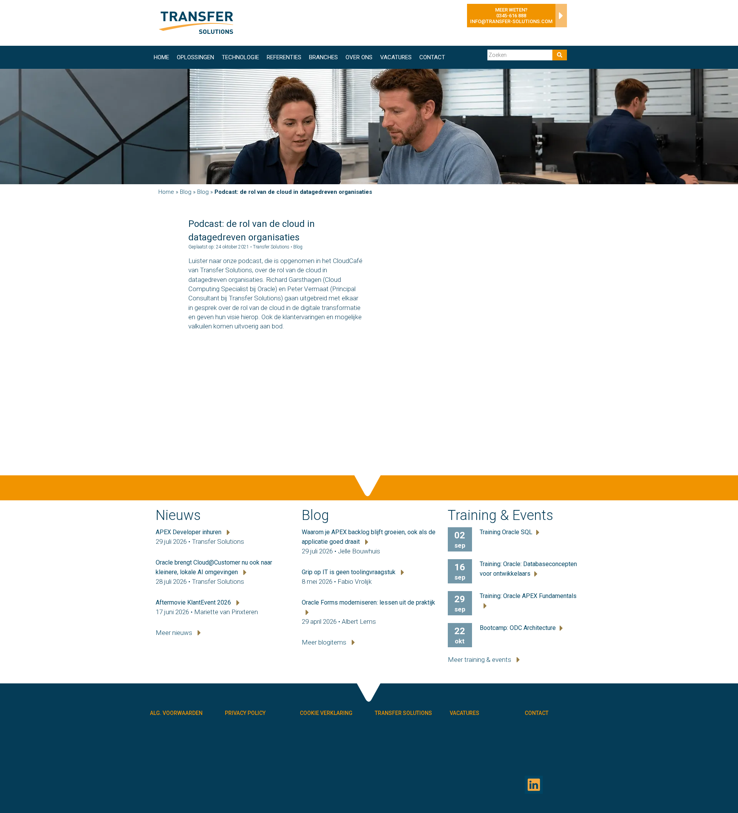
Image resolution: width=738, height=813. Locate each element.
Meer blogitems (325, 642)
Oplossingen (195, 57)
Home (161, 57)
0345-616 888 (511, 15)
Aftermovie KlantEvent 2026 (194, 602)
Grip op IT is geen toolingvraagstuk (349, 572)
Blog (185, 191)
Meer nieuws (175, 632)
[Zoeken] (559, 55)
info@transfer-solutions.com (511, 21)
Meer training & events (480, 659)
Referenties (284, 57)
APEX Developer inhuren (189, 532)
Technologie (240, 57)
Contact (432, 57)
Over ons (359, 57)
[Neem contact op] (559, 18)
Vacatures (396, 57)
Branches (323, 57)
